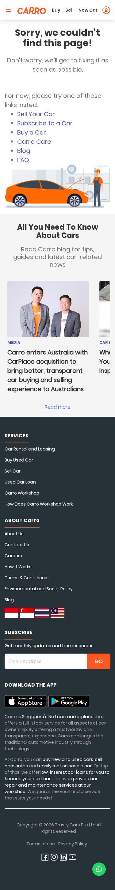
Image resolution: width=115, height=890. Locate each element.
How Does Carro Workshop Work (39, 504)
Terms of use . (41, 844)
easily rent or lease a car (65, 766)
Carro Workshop (22, 493)
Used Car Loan (20, 482)
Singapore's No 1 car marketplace (58, 717)
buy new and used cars (68, 759)
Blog (23, 150)
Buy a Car (31, 132)
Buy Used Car (19, 460)
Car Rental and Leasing (30, 449)
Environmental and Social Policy (39, 589)
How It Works (18, 567)
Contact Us (17, 545)
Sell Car (13, 471)
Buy (56, 10)
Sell (69, 10)
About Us (14, 534)
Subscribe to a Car (45, 123)
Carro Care (34, 141)
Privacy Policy (72, 844)
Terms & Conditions (26, 578)
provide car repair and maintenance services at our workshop (51, 785)
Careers (13, 556)
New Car (88, 10)
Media (13, 342)
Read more (58, 406)
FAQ (23, 160)
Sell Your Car (36, 114)
